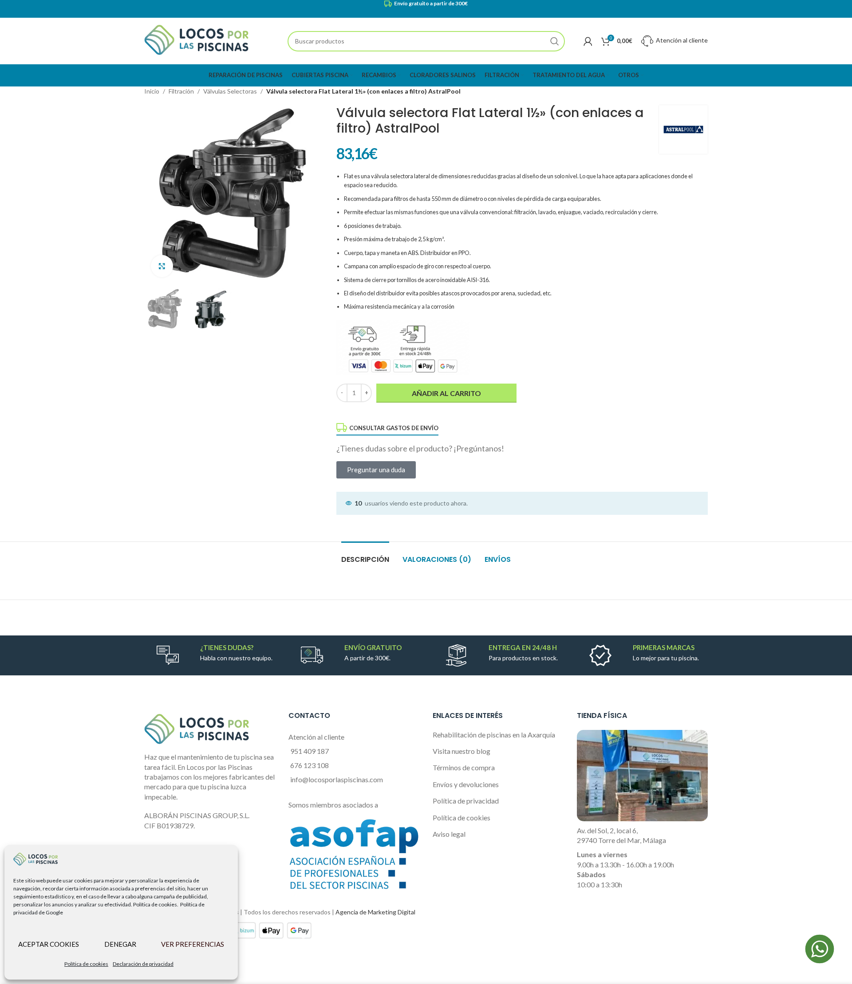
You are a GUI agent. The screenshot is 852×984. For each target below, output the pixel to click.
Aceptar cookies (48, 944)
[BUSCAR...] (554, 41)
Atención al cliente (681, 40)
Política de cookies (86, 963)
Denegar (120, 944)
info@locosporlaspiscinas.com (336, 779)
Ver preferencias (192, 944)
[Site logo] (196, 40)
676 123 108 (309, 765)
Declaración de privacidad (143, 963)
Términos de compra (464, 767)
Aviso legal (449, 834)
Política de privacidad (466, 800)
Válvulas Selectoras (230, 91)
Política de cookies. (155, 904)
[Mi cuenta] (588, 41)
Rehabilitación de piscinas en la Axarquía (494, 734)
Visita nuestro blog (461, 751)
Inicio (151, 91)
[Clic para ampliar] (162, 266)
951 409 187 (309, 751)
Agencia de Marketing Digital (375, 912)
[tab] (365, 554)
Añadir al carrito (446, 393)
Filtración (181, 91)
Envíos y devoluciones (466, 784)
